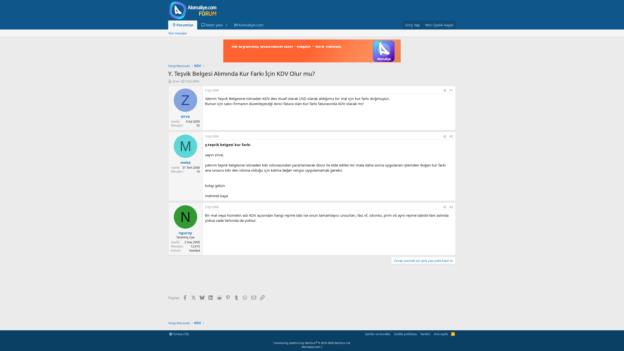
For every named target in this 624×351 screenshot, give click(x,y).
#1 (451, 90)
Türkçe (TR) (180, 334)
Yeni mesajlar (177, 33)
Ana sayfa (441, 334)
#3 (451, 207)
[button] (226, 24)
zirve (175, 81)
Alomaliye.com (250, 24)
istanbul (194, 250)
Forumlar (185, 24)
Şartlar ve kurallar (377, 334)
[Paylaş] (444, 90)
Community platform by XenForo (312, 343)
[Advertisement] (257, 280)
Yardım (425, 334)
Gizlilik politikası (405, 334)
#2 (451, 136)
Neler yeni (214, 24)
